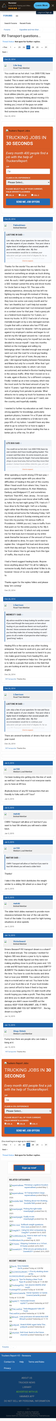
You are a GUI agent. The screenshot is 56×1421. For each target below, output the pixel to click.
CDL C (36, 195)
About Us (27, 1378)
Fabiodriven (19, 225)
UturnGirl (23, 1335)
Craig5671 (25, 1232)
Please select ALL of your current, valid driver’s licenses (24, 190)
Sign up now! (29, 1167)
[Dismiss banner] (53, 5)
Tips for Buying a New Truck (30, 1279)
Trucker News (27, 1382)
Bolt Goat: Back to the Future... (32, 1332)
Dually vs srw (29, 1217)
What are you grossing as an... (35, 1249)
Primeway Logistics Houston (36, 1185)
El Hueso (24, 1246)
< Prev (4, 47)
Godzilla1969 (29, 1203)
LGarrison (18, 605)
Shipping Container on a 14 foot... (34, 1243)
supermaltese (30, 1187)
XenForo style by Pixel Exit (28, 1412)
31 (46, 47)
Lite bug (17, 65)
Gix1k (20, 1268)
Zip (7, 166)
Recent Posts (25, 23)
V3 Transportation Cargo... (35, 1193)
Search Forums (10, 23)
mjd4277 (23, 1303)
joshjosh (23, 1327)
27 (28, 47)
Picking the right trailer (33, 1209)
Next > (4, 52)
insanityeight (29, 1211)
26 (24, 47)
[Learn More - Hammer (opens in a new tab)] (28, 5)
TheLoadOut (14, 1313)
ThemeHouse (44, 1416)
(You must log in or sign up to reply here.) (18, 1141)
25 (19, 47)
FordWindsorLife (16, 1240)
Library (26, 1387)
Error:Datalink (23, 1266)
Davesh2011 (28, 1251)
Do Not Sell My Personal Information (27, 1401)
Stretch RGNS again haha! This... (33, 1324)
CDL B (23, 195)
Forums (7, 15)
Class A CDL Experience (18, 178)
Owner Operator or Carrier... (37, 1293)
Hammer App (26, 1396)
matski (16, 814)
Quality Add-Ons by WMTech (28, 1414)
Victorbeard (19, 941)
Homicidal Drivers (27, 1301)
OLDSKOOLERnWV (17, 1276)
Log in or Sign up (45, 12)
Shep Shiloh (19, 1031)
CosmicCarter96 (32, 1295)
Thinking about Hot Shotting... (36, 1201)
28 (33, 47)
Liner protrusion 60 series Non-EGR (33, 1317)
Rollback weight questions (32, 1224)
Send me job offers (28, 201)
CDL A (11, 195)
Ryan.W (22, 1282)
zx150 (16, 769)
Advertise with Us (27, 1391)
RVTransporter (10, 679)
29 (37, 47)
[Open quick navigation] (50, 29)
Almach (22, 1319)
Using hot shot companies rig (33, 1230)
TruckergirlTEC (15, 1290)
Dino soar (25, 1227)
